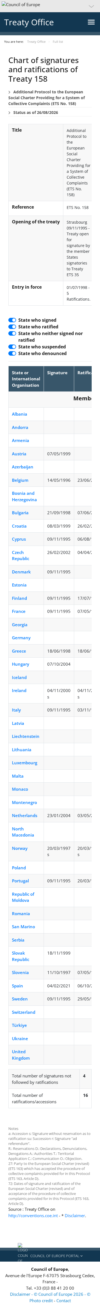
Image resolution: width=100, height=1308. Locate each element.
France (19, 611)
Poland (19, 867)
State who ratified (38, 327)
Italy (16, 710)
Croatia (19, 526)
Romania (21, 913)
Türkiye (19, 1025)
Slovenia (20, 972)
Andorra (20, 427)
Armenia (20, 440)
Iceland (19, 677)
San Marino (23, 926)
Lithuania (21, 749)
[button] (50, 6)
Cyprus (19, 539)
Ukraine (20, 1038)
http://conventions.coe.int (33, 1215)
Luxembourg (24, 762)
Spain (17, 986)
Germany (21, 637)
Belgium (20, 480)
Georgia (20, 624)
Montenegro (24, 802)
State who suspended (42, 347)
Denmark (21, 572)
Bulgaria (20, 512)
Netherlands (24, 815)
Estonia (19, 585)
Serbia (18, 940)
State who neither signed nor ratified (50, 336)
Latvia (18, 723)
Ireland (19, 690)
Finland (19, 598)
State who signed (37, 320)
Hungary (20, 664)
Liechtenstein (25, 736)
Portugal (20, 880)
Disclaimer (75, 1215)
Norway (20, 848)
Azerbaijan (22, 467)
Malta (18, 776)
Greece (19, 651)
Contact (63, 1300)
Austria (19, 453)
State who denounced (42, 353)
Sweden (20, 999)
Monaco (20, 789)
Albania (19, 414)
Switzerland (23, 1012)
